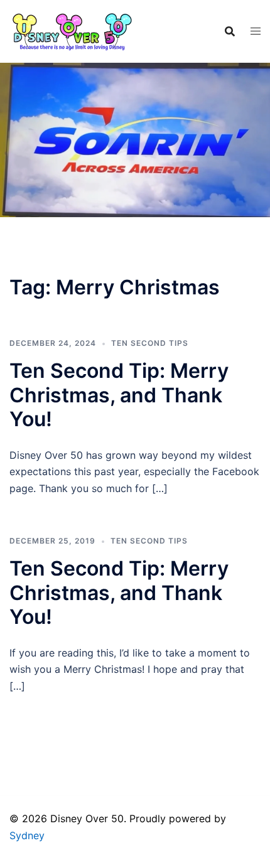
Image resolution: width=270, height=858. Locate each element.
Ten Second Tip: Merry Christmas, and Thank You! (119, 394)
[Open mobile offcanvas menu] (256, 31)
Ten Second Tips (149, 343)
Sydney (27, 835)
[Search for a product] (230, 31)
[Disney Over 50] (72, 30)
